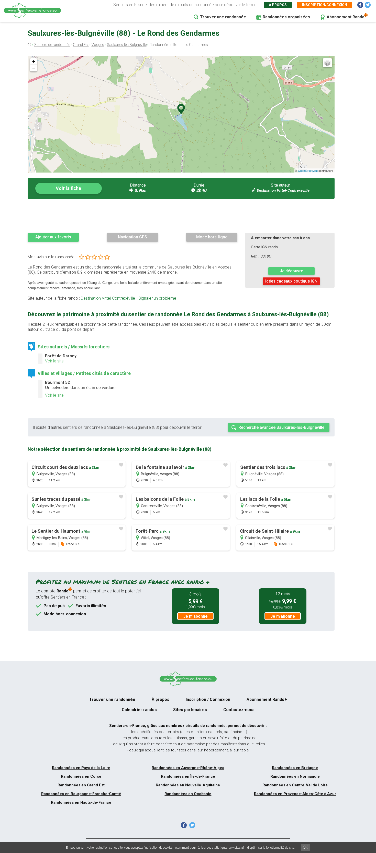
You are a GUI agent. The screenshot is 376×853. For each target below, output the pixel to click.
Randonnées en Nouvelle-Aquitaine (188, 785)
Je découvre (291, 271)
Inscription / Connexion (208, 699)
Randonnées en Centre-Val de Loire (295, 785)
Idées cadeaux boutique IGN (291, 281)
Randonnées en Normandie (295, 776)
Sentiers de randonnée (52, 45)
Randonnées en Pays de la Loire (81, 767)
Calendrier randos (139, 709)
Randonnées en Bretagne (295, 767)
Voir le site (54, 361)
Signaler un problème (157, 298)
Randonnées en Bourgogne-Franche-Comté (81, 793)
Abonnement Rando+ (267, 699)
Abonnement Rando (345, 17)
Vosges (98, 45)
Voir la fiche (68, 188)
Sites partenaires (190, 709)
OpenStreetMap (308, 170)
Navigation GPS (132, 237)
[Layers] (327, 62)
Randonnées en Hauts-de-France (81, 802)
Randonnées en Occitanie (187, 793)
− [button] (33, 68)
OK (305, 847)
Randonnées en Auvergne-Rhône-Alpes (188, 767)
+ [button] (33, 61)
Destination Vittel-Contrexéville (283, 190)
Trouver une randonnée (223, 17)
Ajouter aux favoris (53, 237)
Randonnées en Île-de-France (188, 776)
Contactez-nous (239, 709)
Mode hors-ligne (211, 237)
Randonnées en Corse (81, 776)
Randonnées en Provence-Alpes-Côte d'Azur (295, 793)
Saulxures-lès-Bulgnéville (127, 45)
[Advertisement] (181, 215)
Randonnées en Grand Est (81, 785)
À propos (278, 5)
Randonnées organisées (286, 17)
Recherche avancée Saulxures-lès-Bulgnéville (281, 427)
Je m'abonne (195, 616)
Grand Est (81, 45)
